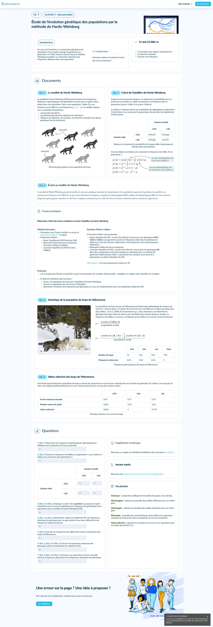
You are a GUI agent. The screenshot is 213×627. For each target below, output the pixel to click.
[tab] (93, 443)
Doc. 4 (42, 532)
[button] (81, 52)
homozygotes (117, 195)
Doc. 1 (42, 443)
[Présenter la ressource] (123, 42)
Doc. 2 (42, 455)
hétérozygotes (145, 195)
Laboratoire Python (48, 235)
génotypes (157, 110)
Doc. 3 (42, 555)
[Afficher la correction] (93, 443)
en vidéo (168, 452)
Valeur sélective (57, 377)
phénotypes (154, 306)
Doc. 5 (57, 555)
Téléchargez (92, 263)
